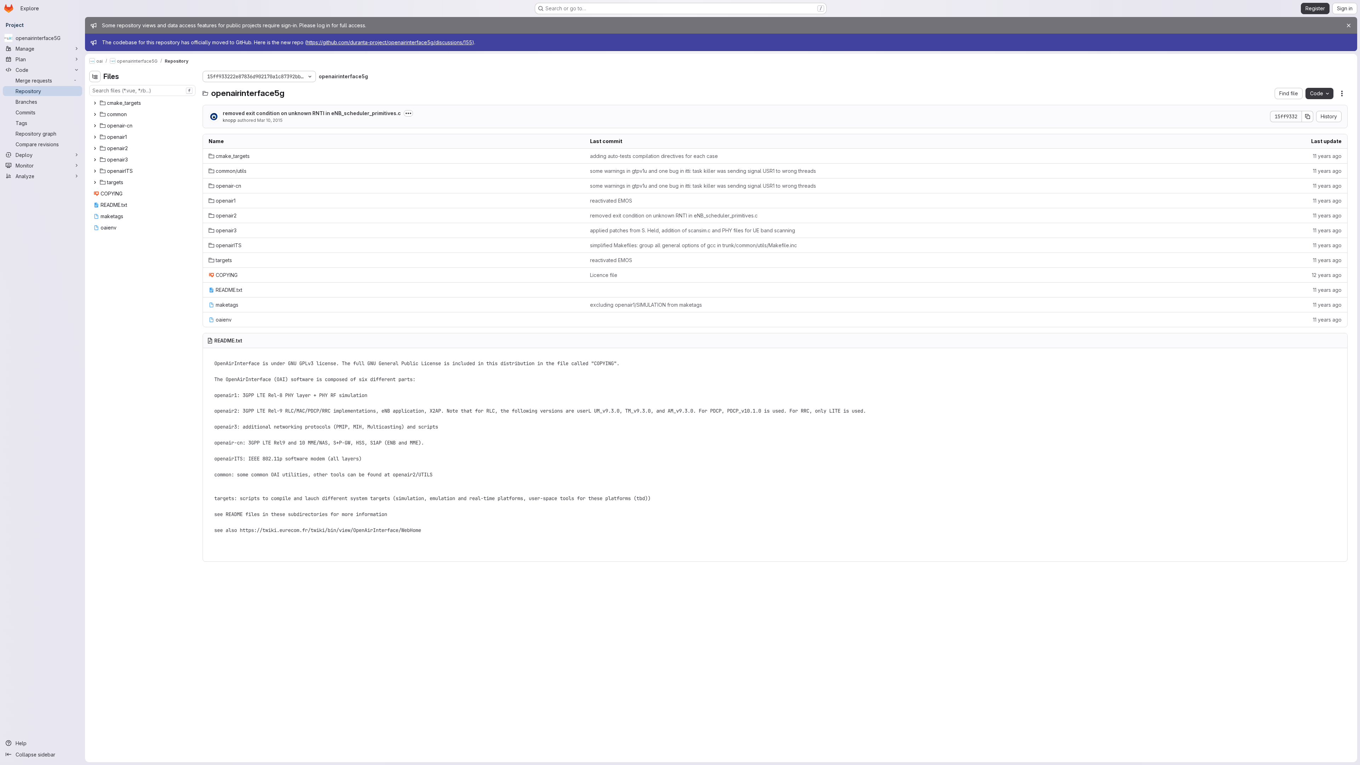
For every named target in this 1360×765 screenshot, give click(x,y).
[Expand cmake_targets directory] (95, 103)
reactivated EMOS (611, 201)
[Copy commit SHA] (1307, 116)
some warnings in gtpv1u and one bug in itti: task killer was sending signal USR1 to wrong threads (703, 171)
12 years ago (1327, 275)
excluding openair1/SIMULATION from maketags (646, 305)
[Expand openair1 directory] (95, 137)
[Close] (1348, 25)
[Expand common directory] (95, 114)
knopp (229, 120)
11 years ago (1327, 156)
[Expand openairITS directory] (95, 171)
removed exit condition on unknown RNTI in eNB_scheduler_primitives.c (312, 113)
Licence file (603, 275)
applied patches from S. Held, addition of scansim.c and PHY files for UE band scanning (692, 230)
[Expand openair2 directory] (95, 148)
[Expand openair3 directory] (95, 159)
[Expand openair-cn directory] (95, 125)
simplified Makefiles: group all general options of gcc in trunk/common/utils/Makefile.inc (693, 245)
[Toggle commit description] (408, 113)
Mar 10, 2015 (270, 120)
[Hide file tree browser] (95, 76)
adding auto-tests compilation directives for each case (654, 156)
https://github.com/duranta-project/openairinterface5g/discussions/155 (389, 42)
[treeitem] (143, 103)
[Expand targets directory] (95, 182)
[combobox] (142, 90)
